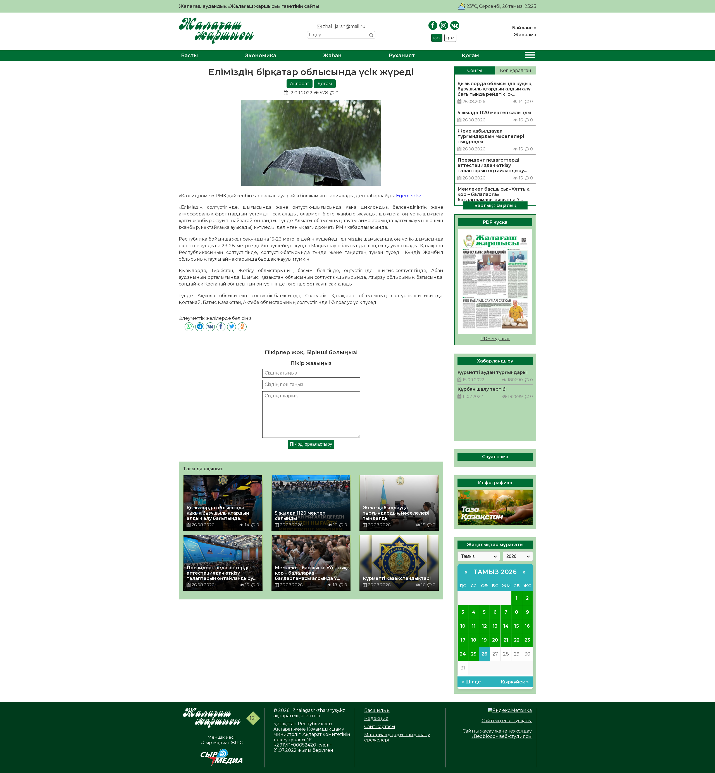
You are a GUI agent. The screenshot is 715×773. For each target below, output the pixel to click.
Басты (189, 55)
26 (484, 654)
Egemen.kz (408, 195)
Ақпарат (299, 83)
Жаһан (332, 55)
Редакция (376, 718)
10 (462, 626)
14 (506, 626)
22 (516, 640)
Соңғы (474, 70)
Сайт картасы (379, 726)
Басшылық (376, 710)
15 (516, 626)
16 (527, 626)
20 (495, 640)
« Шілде (471, 682)
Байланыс (524, 27)
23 (527, 640)
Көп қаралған (515, 70)
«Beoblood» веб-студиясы (501, 736)
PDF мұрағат (495, 338)
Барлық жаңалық (495, 205)
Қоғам (470, 55)
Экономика (260, 55)
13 (495, 626)
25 (473, 654)
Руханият (402, 55)
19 (484, 640)
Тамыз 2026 (495, 572)
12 (484, 626)
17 (463, 640)
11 (474, 626)
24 (463, 654)
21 (506, 640)
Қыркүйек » (515, 682)
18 (473, 640)
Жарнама (525, 34)
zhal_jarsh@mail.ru (343, 26)
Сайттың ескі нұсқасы (507, 720)
